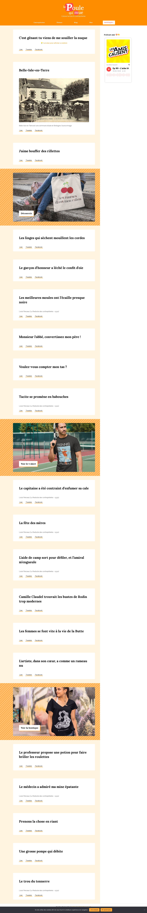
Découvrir (26, 213)
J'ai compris (94, 910)
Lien (20, 49)
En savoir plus (106, 910)
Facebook (38, 49)
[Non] (145, 910)
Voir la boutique (29, 727)
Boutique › (108, 22)
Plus (90, 22)
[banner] (54, 39)
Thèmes (59, 22)
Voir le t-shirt (28, 463)
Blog (75, 22)
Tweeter (29, 49)
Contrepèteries (39, 22)
